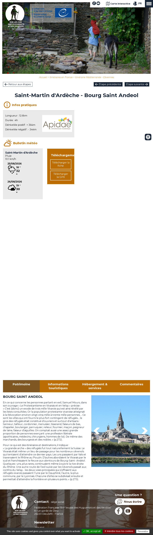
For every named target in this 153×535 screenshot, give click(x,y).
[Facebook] (94, 4)
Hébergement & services (94, 386)
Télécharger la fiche (60, 164)
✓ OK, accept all (92, 531)
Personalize (143, 531)
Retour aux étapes (19, 84)
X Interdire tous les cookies (119, 531)
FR (140, 3)
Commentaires (131, 384)
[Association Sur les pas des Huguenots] (14, 26)
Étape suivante (135, 84)
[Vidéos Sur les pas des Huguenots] (98, 4)
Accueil (43, 77)
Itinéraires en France (61, 77)
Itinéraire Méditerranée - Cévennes (94, 77)
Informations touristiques (58, 386)
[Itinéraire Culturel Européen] (52, 18)
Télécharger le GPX (60, 175)
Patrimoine (21, 384)
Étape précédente (110, 84)
